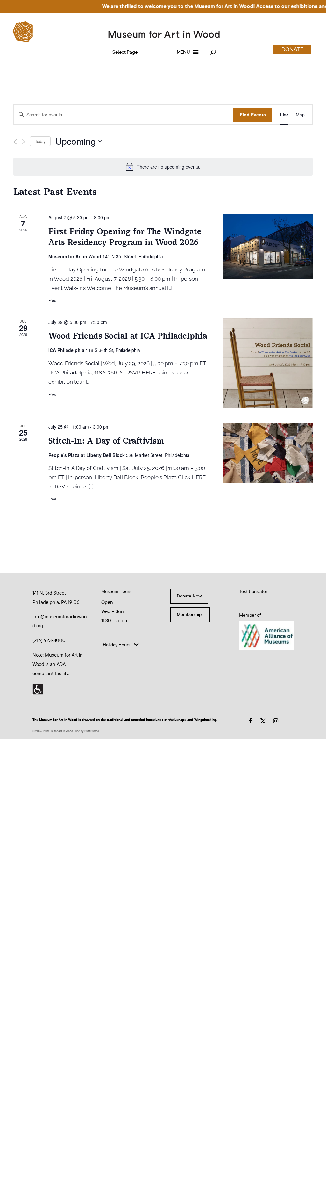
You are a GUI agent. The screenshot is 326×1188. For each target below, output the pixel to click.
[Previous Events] (15, 142)
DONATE (292, 49)
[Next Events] (23, 142)
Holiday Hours (116, 644)
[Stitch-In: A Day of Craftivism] (268, 453)
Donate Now (189, 596)
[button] (125, 52)
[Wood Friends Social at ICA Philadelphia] (268, 363)
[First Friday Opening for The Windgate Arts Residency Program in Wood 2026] (268, 246)
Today (40, 141)
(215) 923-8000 (49, 640)
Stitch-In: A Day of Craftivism (106, 440)
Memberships (190, 614)
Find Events (253, 114)
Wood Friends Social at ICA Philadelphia (127, 335)
